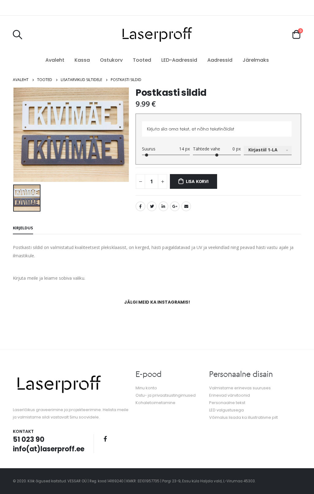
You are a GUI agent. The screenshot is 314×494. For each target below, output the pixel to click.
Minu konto (146, 388)
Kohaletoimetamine (155, 403)
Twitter (152, 206)
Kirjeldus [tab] (23, 228)
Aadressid (219, 60)
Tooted (142, 60)
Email (186, 206)
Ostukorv (111, 60)
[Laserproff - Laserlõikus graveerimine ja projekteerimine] (157, 34)
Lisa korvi (197, 181)
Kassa (82, 60)
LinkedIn (163, 206)
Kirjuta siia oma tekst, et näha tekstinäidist (190, 128)
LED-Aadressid (179, 60)
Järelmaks (256, 60)
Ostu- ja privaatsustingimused (166, 395)
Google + (175, 206)
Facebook (140, 206)
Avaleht (54, 60)
